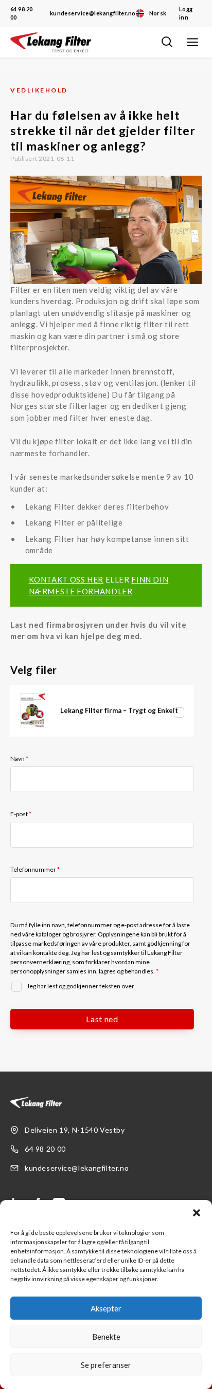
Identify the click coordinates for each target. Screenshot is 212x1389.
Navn (19, 758)
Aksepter (106, 1308)
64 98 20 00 (21, 13)
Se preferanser (106, 1364)
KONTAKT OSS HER (66, 579)
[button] (196, 1213)
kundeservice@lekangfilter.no (93, 13)
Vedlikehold (39, 90)
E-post (20, 814)
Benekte (106, 1336)
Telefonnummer (35, 869)
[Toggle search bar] (167, 42)
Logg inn (186, 13)
